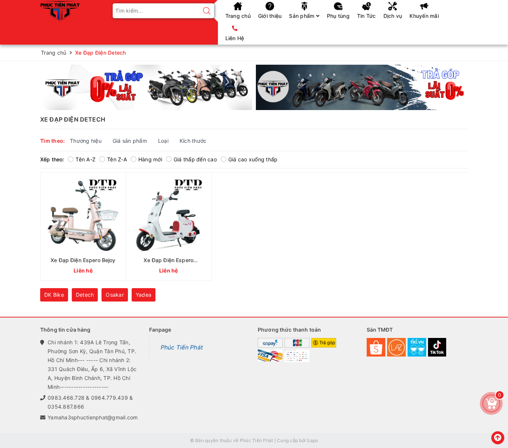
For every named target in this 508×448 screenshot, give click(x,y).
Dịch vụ (392, 16)
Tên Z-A (117, 159)
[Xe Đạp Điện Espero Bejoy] (83, 226)
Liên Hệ (234, 38)
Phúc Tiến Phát (182, 347)
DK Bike (54, 294)
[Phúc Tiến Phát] (60, 10)
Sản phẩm (302, 16)
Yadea (143, 294)
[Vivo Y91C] (362, 87)
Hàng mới (150, 159)
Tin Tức (366, 16)
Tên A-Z (85, 159)
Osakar (115, 294)
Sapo (312, 440)
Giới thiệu (270, 16)
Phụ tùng (338, 16)
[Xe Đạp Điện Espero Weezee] (168, 226)
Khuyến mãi (424, 16)
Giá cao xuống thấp (253, 159)
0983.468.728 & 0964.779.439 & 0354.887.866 (90, 402)
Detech (85, 294)
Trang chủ (238, 16)
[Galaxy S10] (146, 87)
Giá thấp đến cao (195, 159)
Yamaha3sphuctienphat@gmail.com (93, 417)
